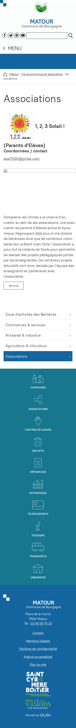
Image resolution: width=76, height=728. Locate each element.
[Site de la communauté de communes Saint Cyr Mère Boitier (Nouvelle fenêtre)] (38, 684)
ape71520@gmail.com (21, 158)
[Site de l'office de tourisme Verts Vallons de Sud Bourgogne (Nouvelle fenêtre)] (38, 704)
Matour (14, 74)
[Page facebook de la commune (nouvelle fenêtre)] (4, 34)
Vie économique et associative (42, 74)
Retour (13, 285)
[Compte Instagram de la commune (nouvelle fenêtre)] (16, 34)
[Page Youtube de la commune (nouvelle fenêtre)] (23, 34)
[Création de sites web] (45, 715)
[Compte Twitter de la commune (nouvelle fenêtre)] (10, 34)
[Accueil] (5, 74)
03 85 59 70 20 (41, 623)
